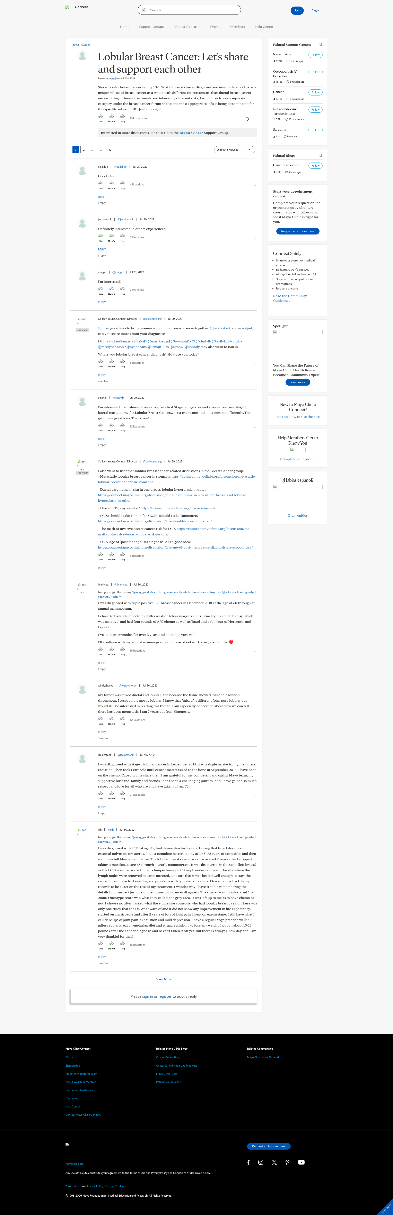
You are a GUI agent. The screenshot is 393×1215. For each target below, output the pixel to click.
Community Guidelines (79, 1090)
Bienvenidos (298, 515)
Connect (81, 6)
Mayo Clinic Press (166, 1073)
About (69, 1057)
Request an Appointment (269, 1146)
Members (237, 26)
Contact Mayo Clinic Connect (83, 1114)
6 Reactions (137, 362)
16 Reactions (137, 650)
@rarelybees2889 (112, 346)
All (321, 44)
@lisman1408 (158, 346)
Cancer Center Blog (168, 1057)
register (165, 996)
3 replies (103, 738)
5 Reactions (137, 555)
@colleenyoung (152, 318)
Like (101, 121)
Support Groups (151, 26)
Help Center (264, 26)
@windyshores (128, 685)
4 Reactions (137, 184)
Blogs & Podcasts (187, 26)
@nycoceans (136, 346)
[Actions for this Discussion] (254, 119)
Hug (123, 121)
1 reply (102, 202)
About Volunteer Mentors (81, 1082)
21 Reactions (137, 794)
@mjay (103, 328)
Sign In (317, 10)
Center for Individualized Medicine (176, 1065)
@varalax (235, 341)
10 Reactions (137, 719)
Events (215, 26)
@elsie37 (177, 346)
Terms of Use (73, 1186)
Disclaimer (72, 1098)
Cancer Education (286, 165)
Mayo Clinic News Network (263, 1057)
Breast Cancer (80, 44)
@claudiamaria (121, 341)
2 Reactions (137, 237)
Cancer (278, 92)
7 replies (103, 381)
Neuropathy (282, 54)
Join (297, 10)
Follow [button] (316, 54)
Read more (297, 382)
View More (163, 979)
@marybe (155, 341)
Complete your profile (297, 459)
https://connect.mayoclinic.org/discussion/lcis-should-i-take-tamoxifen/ (155, 521)
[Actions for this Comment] (254, 186)
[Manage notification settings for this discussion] (247, 119)
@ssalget (117, 272)
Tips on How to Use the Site (298, 416)
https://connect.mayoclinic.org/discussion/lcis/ (178, 508)
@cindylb (203, 341)
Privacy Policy (95, 1186)
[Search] (142, 10)
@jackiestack (125, 219)
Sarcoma (279, 129)
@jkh (110, 829)
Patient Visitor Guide (168, 1082)
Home (124, 26)
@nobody (192, 346)
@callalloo (120, 166)
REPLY (102, 196)
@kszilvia (219, 341)
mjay (115, 78)
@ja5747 (140, 341)
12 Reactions (137, 426)
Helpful (111, 121)
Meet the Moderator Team (81, 1073)
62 (109, 149)
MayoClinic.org (75, 1163)
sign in (147, 996)
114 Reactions (138, 118)
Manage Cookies (115, 1186)
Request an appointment (298, 231)
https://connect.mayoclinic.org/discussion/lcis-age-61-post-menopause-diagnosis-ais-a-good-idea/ (175, 547)
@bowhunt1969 (183, 341)
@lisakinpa (121, 584)
